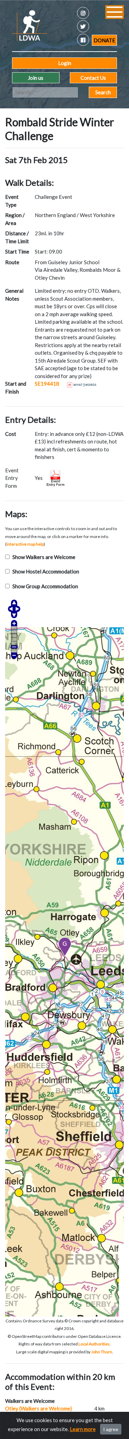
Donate (104, 40)
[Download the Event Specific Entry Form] (55, 477)
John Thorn (101, 1351)
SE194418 (47, 383)
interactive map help (25, 544)
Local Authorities (94, 1343)
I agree (110, 1429)
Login (64, 63)
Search (103, 92)
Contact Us (93, 78)
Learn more (83, 1429)
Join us (35, 78)
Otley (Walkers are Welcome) (38, 1408)
